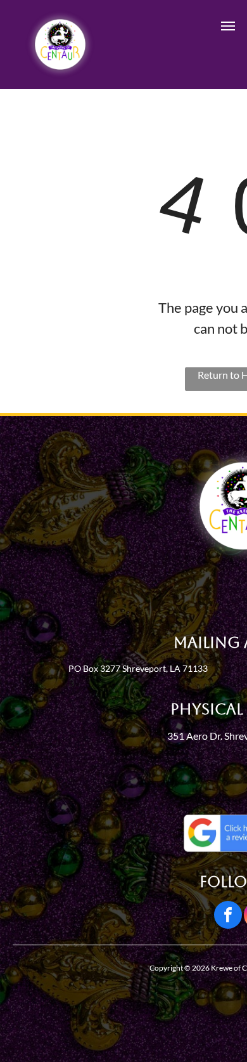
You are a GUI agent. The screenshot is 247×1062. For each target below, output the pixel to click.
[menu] (228, 26)
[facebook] (228, 916)
